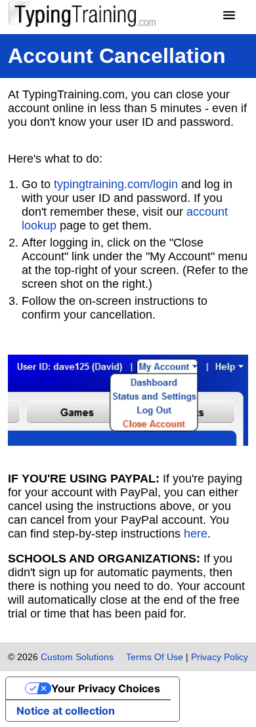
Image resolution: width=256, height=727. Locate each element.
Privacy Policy (219, 657)
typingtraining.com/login (116, 184)
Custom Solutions (77, 657)
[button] (229, 16)
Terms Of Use (154, 657)
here (195, 533)
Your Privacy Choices (105, 688)
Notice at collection (65, 710)
